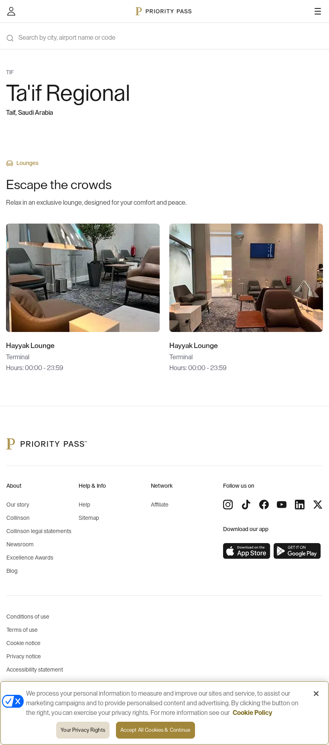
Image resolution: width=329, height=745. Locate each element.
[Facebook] (264, 504)
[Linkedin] (300, 504)
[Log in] (11, 11)
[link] (246, 551)
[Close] (316, 693)
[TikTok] (246, 504)
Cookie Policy (252, 713)
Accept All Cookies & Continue (155, 730)
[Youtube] (281, 504)
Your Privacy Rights (83, 730)
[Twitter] (318, 504)
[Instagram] (228, 504)
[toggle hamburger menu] (318, 11)
